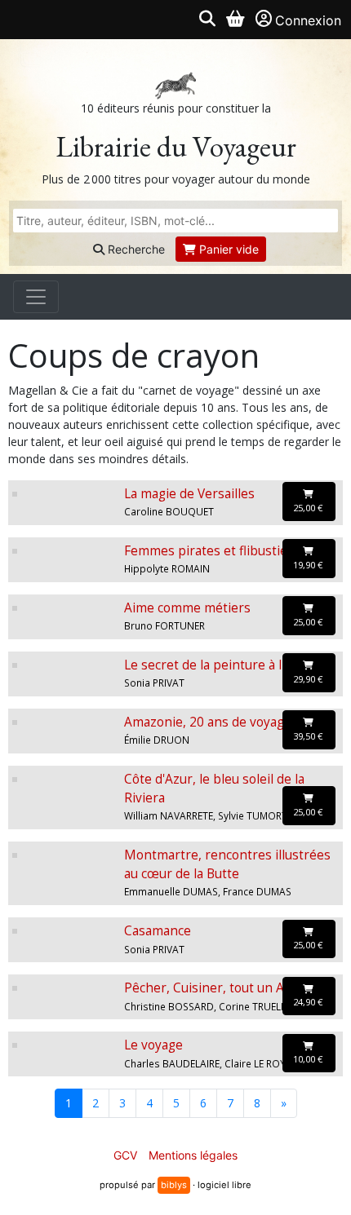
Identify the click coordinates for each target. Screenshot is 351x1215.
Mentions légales (193, 1155)
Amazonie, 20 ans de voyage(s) (215, 722)
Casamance (157, 930)
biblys (174, 1185)
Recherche (134, 249)
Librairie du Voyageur (176, 146)
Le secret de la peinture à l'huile (218, 665)
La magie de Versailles (189, 493)
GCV (125, 1155)
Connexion (308, 20)
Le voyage (153, 1045)
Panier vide (227, 249)
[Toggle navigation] (36, 297)
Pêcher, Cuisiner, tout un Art (209, 987)
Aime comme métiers (187, 607)
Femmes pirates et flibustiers (212, 550)
